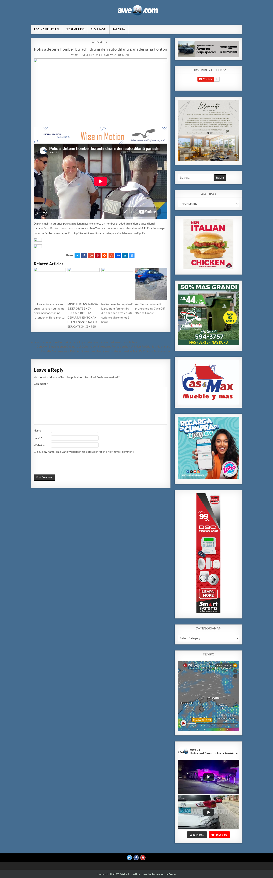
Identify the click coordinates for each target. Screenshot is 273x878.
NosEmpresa (75, 29)
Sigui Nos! (98, 29)
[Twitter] (129, 857)
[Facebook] (136, 857)
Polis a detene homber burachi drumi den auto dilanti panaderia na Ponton (100, 49)
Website (39, 445)
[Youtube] (142, 857)
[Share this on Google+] (91, 255)
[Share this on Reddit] (104, 255)
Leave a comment (118, 54)
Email (38, 438)
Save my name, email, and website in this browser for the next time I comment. (85, 451)
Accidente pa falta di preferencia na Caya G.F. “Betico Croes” (150, 308)
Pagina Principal (47, 29)
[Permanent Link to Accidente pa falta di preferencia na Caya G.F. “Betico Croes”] (151, 284)
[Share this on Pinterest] (98, 255)
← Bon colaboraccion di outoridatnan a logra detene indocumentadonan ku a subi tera (84, 342)
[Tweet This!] (77, 255)
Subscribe (221, 834)
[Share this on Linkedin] (125, 255)
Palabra (119, 29)
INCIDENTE (101, 41)
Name (38, 430)
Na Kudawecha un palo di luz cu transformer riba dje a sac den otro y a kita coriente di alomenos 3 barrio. (117, 313)
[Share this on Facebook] (84, 255)
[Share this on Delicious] (132, 255)
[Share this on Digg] (118, 255)
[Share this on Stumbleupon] (111, 255)
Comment (41, 383)
